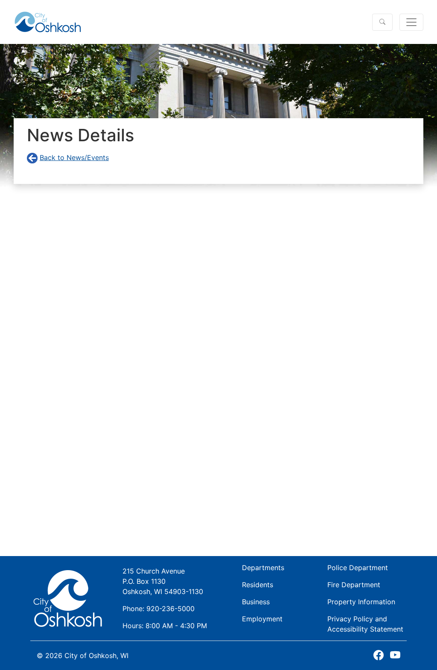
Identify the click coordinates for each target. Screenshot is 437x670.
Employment (262, 619)
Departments (263, 567)
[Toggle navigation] (411, 22)
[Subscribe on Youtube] (395, 655)
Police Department (357, 567)
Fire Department (353, 584)
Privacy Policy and (365, 624)
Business (256, 601)
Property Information (361, 601)
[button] (382, 22)
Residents (257, 584)
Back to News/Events (74, 157)
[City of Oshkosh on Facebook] (378, 655)
